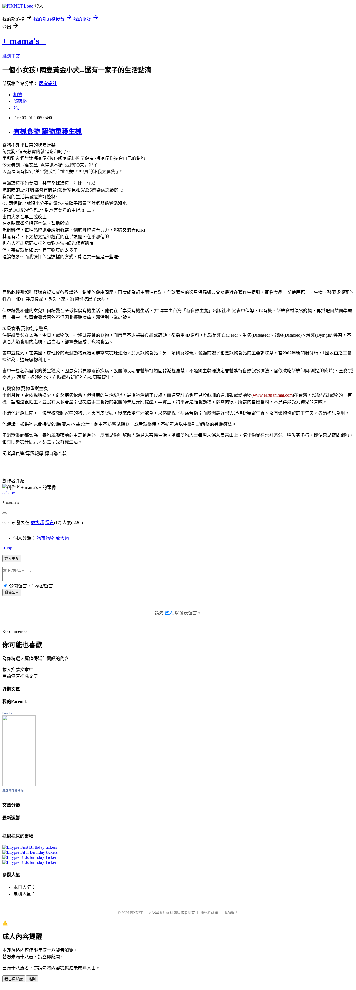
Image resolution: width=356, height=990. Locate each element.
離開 (32, 979)
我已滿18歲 (13, 979)
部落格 (20, 101)
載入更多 (11, 559)
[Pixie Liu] (19, 785)
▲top (7, 547)
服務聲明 (231, 912)
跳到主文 (11, 56)
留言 (49, 522)
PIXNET (136, 912)
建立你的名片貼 (13, 790)
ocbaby (8, 492)
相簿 (17, 94)
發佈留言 (11, 592)
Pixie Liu (7, 713)
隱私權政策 (209, 912)
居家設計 (48, 83)
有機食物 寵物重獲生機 (47, 131)
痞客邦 (37, 522)
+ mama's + (24, 41)
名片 (17, 108)
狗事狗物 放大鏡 (53, 538)
